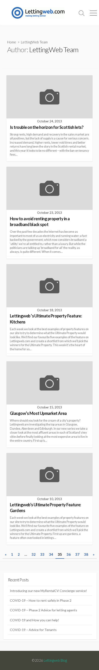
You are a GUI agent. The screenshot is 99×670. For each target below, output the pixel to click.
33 (42, 554)
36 (69, 554)
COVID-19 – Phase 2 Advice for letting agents (43, 610)
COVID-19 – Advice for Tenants (33, 630)
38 (86, 554)
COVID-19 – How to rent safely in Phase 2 (40, 600)
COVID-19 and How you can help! (34, 620)
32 (34, 554)
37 (77, 554)
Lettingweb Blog (55, 660)
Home (11, 42)
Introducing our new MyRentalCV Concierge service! (48, 591)
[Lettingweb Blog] (38, 13)
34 (51, 554)
